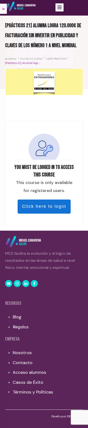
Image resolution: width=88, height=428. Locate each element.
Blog (17, 317)
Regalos (21, 327)
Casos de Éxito (28, 382)
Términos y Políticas (33, 392)
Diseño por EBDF (63, 416)
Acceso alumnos (29, 372)
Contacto (23, 363)
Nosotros (22, 353)
